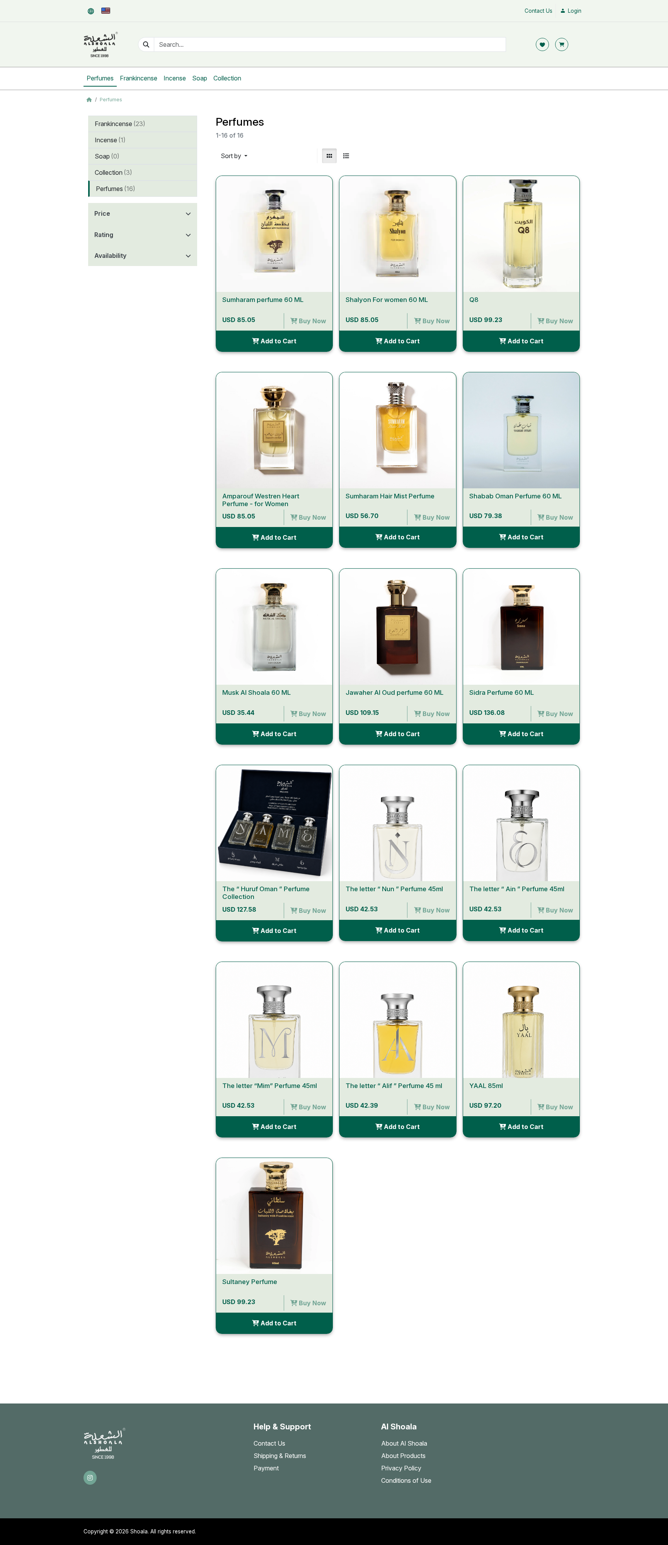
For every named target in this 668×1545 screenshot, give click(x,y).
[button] (91, 11)
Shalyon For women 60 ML (387, 300)
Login (573, 11)
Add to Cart (278, 341)
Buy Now (311, 321)
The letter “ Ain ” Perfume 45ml (516, 889)
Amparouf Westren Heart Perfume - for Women (260, 500)
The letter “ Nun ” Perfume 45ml (394, 889)
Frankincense (138, 78)
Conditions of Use (406, 1480)
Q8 (474, 300)
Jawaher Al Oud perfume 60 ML (394, 692)
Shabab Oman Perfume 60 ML (515, 496)
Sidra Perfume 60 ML (501, 692)
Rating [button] (103, 235)
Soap (199, 78)
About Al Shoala (404, 1443)
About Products (403, 1456)
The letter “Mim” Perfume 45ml (269, 1086)
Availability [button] (110, 255)
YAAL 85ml (486, 1086)
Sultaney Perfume (249, 1282)
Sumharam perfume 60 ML (262, 300)
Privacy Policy (401, 1468)
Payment (266, 1468)
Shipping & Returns (280, 1456)
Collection (227, 78)
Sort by (232, 156)
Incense (175, 78)
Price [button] (102, 213)
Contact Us (538, 11)
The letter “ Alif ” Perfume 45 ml (394, 1086)
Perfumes (100, 78)
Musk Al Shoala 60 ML (256, 692)
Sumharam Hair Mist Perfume (390, 496)
